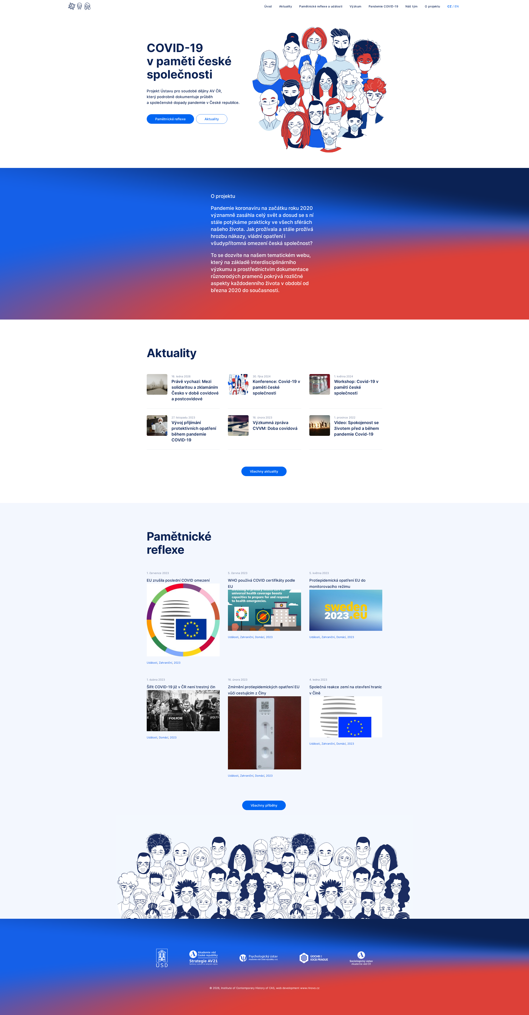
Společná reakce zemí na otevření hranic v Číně (345, 690)
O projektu (432, 6)
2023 (177, 662)
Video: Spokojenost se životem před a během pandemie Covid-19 (356, 428)
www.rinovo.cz (309, 988)
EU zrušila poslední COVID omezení (178, 580)
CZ (449, 6)
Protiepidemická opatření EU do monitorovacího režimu (337, 583)
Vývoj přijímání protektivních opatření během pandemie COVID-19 (194, 431)
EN (457, 6)
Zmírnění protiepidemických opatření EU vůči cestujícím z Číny (263, 690)
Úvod (268, 6)
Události (152, 662)
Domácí (259, 637)
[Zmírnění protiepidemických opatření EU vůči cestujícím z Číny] (264, 768)
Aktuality (285, 6)
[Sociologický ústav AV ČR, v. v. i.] (361, 971)
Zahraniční (165, 662)
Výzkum (355, 6)
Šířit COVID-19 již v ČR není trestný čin (181, 687)
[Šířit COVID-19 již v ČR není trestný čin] (183, 730)
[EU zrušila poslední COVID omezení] (183, 655)
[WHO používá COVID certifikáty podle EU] (264, 630)
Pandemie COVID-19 (383, 6)
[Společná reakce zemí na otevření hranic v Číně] (345, 736)
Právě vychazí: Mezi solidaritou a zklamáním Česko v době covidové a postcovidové (195, 390)
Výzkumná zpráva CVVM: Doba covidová (275, 425)
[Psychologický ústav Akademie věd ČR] (258, 971)
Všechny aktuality (264, 471)
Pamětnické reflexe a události (320, 6)
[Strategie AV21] (203, 971)
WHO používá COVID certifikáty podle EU (261, 583)
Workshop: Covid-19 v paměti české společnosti (356, 387)
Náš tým (411, 6)
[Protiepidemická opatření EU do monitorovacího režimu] (345, 630)
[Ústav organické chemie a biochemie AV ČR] (313, 971)
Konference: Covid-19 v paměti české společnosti (276, 387)
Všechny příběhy (264, 805)
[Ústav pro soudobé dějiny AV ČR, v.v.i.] (162, 971)
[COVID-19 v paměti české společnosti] (79, 6)
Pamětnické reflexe (170, 119)
